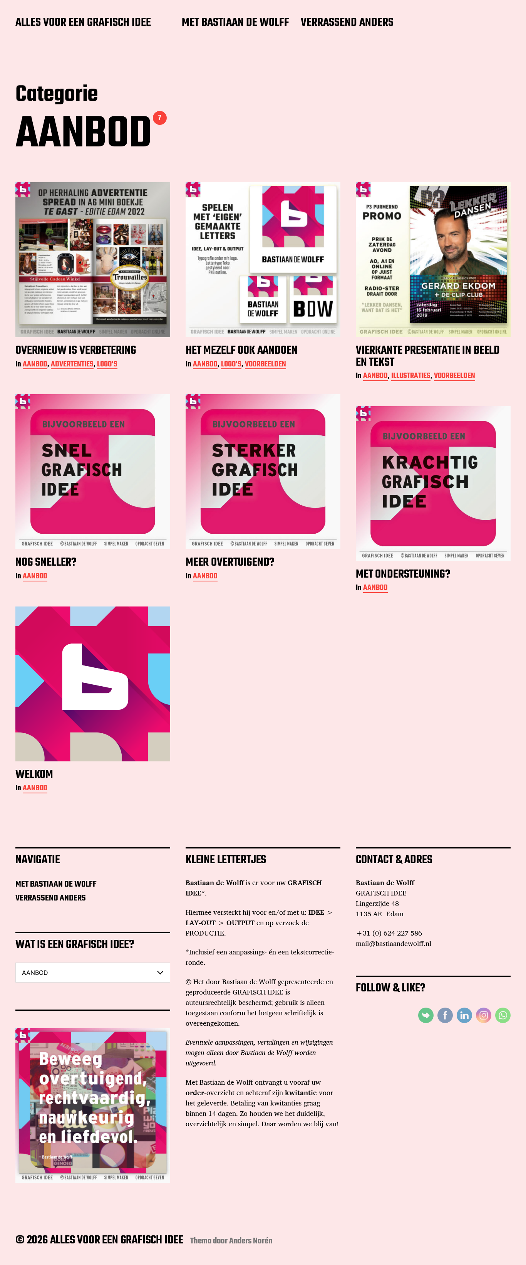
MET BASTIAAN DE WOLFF (235, 23)
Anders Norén (251, 1241)
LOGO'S (107, 365)
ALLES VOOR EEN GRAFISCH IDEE (83, 23)
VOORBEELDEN (265, 365)
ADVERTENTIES (72, 365)
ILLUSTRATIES (411, 376)
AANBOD (35, 365)
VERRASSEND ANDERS (347, 23)
